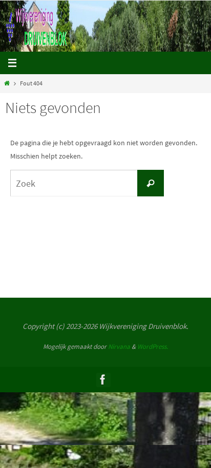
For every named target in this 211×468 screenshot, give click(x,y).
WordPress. (152, 346)
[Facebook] (103, 379)
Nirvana (119, 346)
